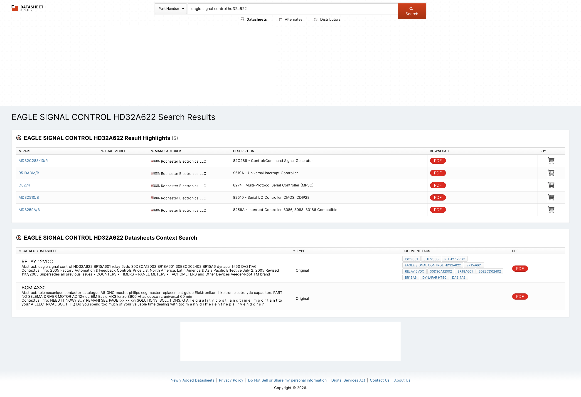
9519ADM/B (29, 173)
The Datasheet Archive (28, 8)
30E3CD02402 (490, 271)
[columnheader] (57, 151)
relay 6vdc (414, 271)
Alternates (293, 19)
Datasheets (256, 19)
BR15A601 (474, 265)
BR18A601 (465, 271)
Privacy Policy (231, 380)
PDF (438, 160)
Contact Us (379, 380)
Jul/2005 (431, 259)
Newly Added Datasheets (192, 380)
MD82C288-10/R (33, 160)
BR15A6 (411, 277)
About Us (402, 380)
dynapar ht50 (434, 277)
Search (412, 14)
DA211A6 (458, 277)
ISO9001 (411, 259)
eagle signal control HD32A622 (433, 265)
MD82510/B (29, 197)
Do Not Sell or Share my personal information (287, 380)
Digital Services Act (348, 380)
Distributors (329, 19)
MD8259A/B (29, 209)
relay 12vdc (454, 259)
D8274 (24, 185)
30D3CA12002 (441, 271)
